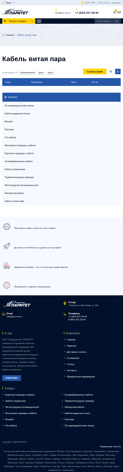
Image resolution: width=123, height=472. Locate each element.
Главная (10, 35)
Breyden (9, 121)
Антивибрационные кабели (19, 161)
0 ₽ (119, 12)
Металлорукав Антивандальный (21, 185)
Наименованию (27, 72)
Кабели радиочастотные (17, 113)
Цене (41, 72)
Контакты (72, 370)
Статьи (70, 364)
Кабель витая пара (14, 201)
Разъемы (9, 129)
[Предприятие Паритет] (15, 11)
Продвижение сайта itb (110, 446)
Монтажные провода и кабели (20, 145)
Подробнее (11, 378)
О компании (73, 358)
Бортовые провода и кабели (19, 153)
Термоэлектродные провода (19, 177)
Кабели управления (15, 169)
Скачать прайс (95, 71)
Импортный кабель (14, 193)
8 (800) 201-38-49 (77, 319)
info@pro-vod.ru (63, 13)
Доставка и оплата (76, 352)
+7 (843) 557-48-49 (86, 12)
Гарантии (71, 345)
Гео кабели (10, 137)
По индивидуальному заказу (19, 105)
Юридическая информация (81, 376)
